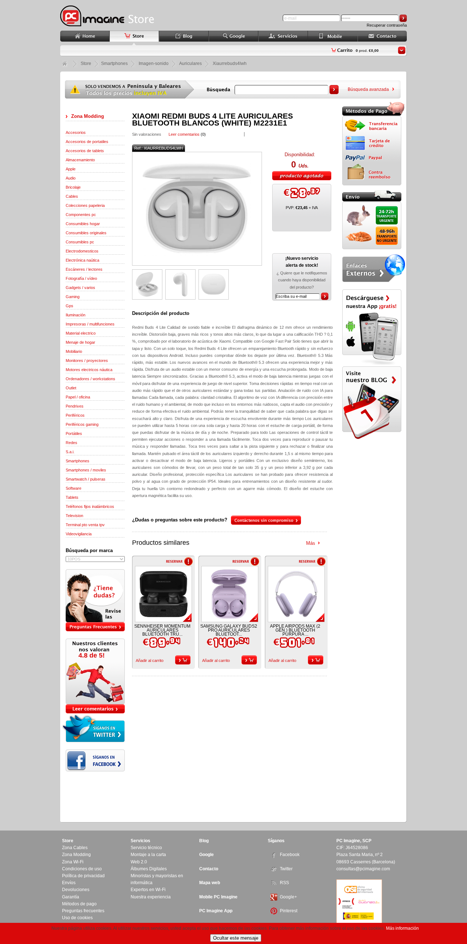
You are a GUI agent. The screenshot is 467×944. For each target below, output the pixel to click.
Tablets (72, 497)
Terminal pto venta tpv (85, 525)
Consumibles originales (86, 233)
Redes (71, 442)
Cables (72, 196)
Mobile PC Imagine (218, 896)
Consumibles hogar (83, 223)
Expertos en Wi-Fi (148, 889)
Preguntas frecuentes (83, 910)
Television (74, 515)
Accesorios (76, 132)
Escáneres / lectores (84, 269)
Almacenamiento (80, 160)
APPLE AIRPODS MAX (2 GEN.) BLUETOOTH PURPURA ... (295, 630)
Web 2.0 (139, 861)
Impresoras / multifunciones (90, 324)
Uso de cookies (77, 917)
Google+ (288, 896)
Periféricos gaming (82, 424)
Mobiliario (74, 351)
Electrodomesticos (82, 251)
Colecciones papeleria (85, 205)
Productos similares (160, 542)
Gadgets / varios (80, 287)
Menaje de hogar (80, 342)
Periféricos (75, 415)
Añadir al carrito (149, 660)
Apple (71, 169)
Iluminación (75, 315)
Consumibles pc (80, 242)
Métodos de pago (79, 903)
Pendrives (75, 406)
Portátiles (74, 433)
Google (206, 854)
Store (86, 63)
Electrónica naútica (82, 260)
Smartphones (77, 461)
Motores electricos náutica (89, 369)
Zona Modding (87, 116)
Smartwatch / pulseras (85, 479)
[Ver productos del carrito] (401, 50)
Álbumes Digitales (149, 868)
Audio (71, 178)
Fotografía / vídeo (81, 278)
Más (310, 543)
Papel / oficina (78, 397)
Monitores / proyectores (87, 360)
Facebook (290, 854)
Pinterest (288, 910)
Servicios (140, 840)
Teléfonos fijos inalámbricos (90, 506)
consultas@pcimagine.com (363, 868)
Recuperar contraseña (387, 25)
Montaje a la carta (148, 854)
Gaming (73, 296)
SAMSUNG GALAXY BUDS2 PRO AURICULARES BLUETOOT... (228, 630)
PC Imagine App (215, 910)
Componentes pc (81, 214)
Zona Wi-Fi (73, 861)
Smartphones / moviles (86, 470)
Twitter (286, 868)
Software (73, 488)
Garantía (70, 896)
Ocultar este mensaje (235, 938)
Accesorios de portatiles (87, 141)
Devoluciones (75, 889)
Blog (204, 840)
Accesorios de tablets (85, 151)
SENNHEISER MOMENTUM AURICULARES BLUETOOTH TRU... (162, 630)
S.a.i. (70, 452)
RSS (284, 882)
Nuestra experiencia (151, 896)
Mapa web (209, 882)
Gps (69, 306)
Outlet (71, 388)
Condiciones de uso (82, 868)
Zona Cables (75, 847)
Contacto (208, 868)
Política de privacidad (83, 875)
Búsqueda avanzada (368, 89)
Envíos (69, 882)
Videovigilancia (79, 534)
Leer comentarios (184, 134)
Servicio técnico (146, 847)
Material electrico (81, 333)
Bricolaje (73, 187)
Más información (402, 928)
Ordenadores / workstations (90, 379)
